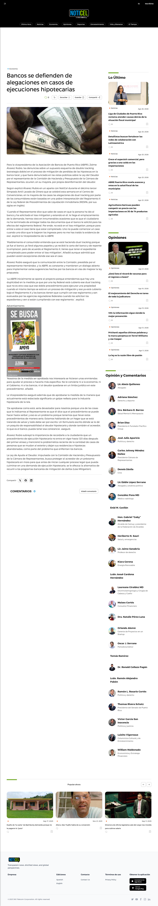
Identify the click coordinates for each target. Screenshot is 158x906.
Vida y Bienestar (116, 24)
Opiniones (67, 24)
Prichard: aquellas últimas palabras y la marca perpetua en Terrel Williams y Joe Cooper (128, 335)
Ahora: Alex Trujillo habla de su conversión (24, 825)
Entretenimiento (97, 24)
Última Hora (26, 24)
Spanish (59, 880)
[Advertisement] (79, 45)
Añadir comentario (88, 491)
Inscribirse (149, 4)
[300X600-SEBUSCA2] (54, 342)
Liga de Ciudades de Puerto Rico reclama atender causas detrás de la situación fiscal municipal (127, 116)
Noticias (40, 24)
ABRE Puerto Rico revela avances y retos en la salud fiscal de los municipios (126, 185)
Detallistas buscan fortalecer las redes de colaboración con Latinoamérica (125, 139)
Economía (53, 24)
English (59, 883)
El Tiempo (133, 24)
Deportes (81, 24)
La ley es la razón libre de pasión (125, 355)
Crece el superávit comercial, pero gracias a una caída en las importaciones (126, 162)
